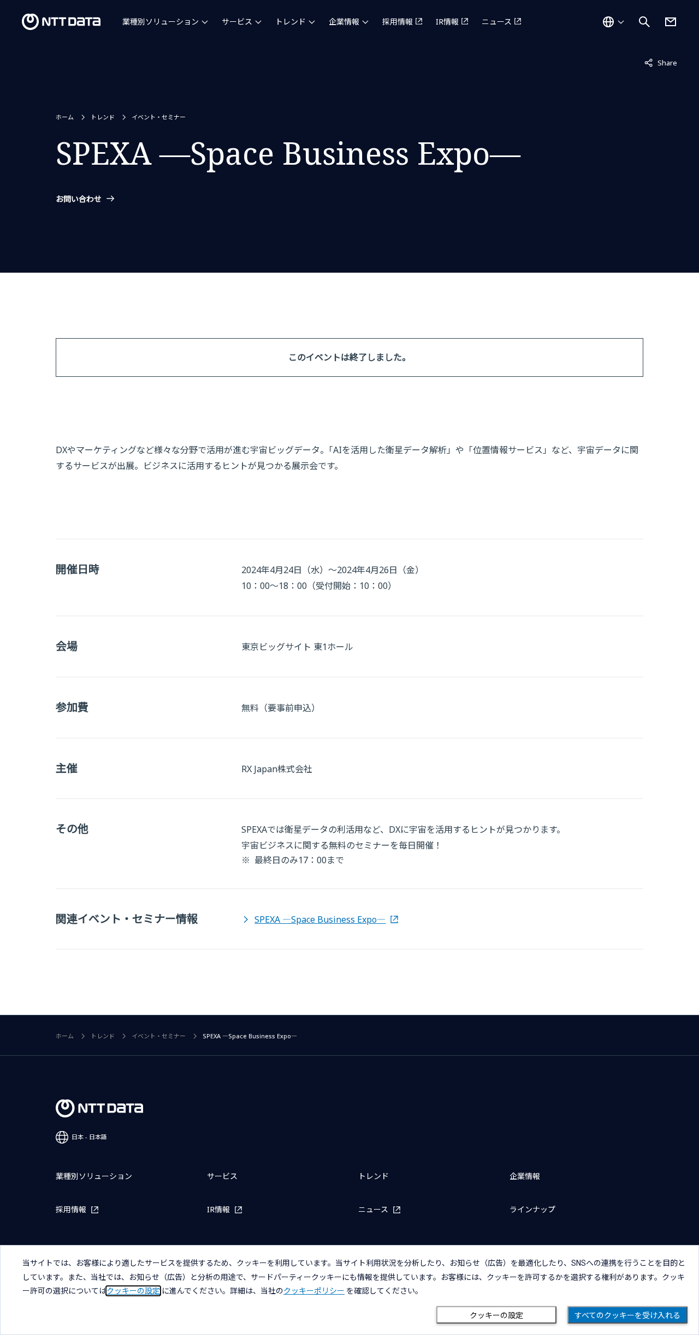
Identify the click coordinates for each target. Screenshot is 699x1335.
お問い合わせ (79, 199)
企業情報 (344, 21)
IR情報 (447, 21)
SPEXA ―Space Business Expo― (320, 919)
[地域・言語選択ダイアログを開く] (613, 21)
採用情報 (397, 21)
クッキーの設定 (496, 1315)
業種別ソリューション (160, 21)
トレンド (290, 21)
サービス (237, 21)
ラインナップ (532, 1209)
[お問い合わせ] (670, 21)
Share (660, 62)
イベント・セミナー (159, 117)
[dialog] (349, 1290)
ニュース (497, 21)
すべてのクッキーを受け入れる (627, 1315)
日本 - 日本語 (89, 1137)
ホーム (65, 117)
